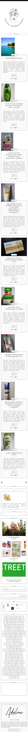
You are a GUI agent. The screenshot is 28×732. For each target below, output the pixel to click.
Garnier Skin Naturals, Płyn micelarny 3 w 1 (14, 355)
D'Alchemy (12, 632)
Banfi (13, 619)
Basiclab (17, 619)
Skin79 (11, 668)
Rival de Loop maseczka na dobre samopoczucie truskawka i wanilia (14, 155)
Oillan (21, 656)
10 (17, 475)
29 (17, 178)
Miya (15, 650)
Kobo (15, 641)
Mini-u (19, 647)
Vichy (8, 674)
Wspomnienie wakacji (14, 58)
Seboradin (5, 668)
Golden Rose (19, 638)
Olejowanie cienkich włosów (14, 538)
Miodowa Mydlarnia (8, 650)
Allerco (9, 616)
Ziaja (10, 677)
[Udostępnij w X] (11, 78)
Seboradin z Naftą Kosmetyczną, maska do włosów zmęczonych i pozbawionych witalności (14, 208)
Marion (8, 647)
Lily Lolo (17, 644)
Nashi (11, 653)
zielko (17, 677)
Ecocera (8, 635)
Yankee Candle (14, 674)
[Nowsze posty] (2, 482)
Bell (5, 622)
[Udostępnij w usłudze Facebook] (12, 127)
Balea (5, 619)
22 (17, 233)
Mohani (23, 650)
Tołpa (23, 671)
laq (14, 677)
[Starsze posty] (26, 482)
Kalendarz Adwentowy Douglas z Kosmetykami (12, 603)
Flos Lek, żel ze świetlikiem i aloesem (14, 308)
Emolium (13, 635)
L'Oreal (19, 641)
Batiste (22, 619)
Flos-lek (23, 635)
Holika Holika (10, 641)
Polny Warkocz (20, 662)
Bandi (9, 619)
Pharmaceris (12, 662)
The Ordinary (14, 671)
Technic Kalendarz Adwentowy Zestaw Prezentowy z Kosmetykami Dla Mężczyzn (17, 607)
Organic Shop (8, 659)
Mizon (18, 650)
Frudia (8, 638)
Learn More (12, 730)
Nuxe (17, 656)
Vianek (4, 674)
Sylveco (16, 668)
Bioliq (16, 625)
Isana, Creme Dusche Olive (14, 454)
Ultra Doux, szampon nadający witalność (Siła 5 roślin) (14, 105)
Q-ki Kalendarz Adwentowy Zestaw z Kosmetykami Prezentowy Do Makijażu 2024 (21, 603)
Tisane (19, 671)
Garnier (13, 638)
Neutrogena (8, 656)
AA (5, 616)
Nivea (13, 656)
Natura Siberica (18, 653)
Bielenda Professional (18, 622)
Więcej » (14, 75)
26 (17, 282)
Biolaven (12, 625)
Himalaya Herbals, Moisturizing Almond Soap (14, 260)
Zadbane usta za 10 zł (14, 559)
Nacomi (7, 653)
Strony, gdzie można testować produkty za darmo (14, 580)
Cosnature (5, 632)
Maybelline (14, 647)
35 (17, 127)
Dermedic (17, 632)
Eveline (18, 635)
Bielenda (10, 622)
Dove (4, 635)
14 (17, 427)
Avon (22, 616)
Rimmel (13, 665)
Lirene (22, 644)
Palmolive (20, 659)
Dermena (23, 632)
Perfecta (6, 662)
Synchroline (22, 668)
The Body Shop (6, 671)
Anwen (18, 616)
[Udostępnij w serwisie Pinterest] (14, 78)
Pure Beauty (8, 665)
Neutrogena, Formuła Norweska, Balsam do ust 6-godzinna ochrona (14, 404)
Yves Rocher (22, 674)
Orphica (15, 659)
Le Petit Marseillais (9, 644)
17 (17, 78)
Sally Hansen (19, 665)
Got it (18, 730)
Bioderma (6, 625)
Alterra (14, 616)
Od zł (17, 608)
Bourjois (21, 625)
